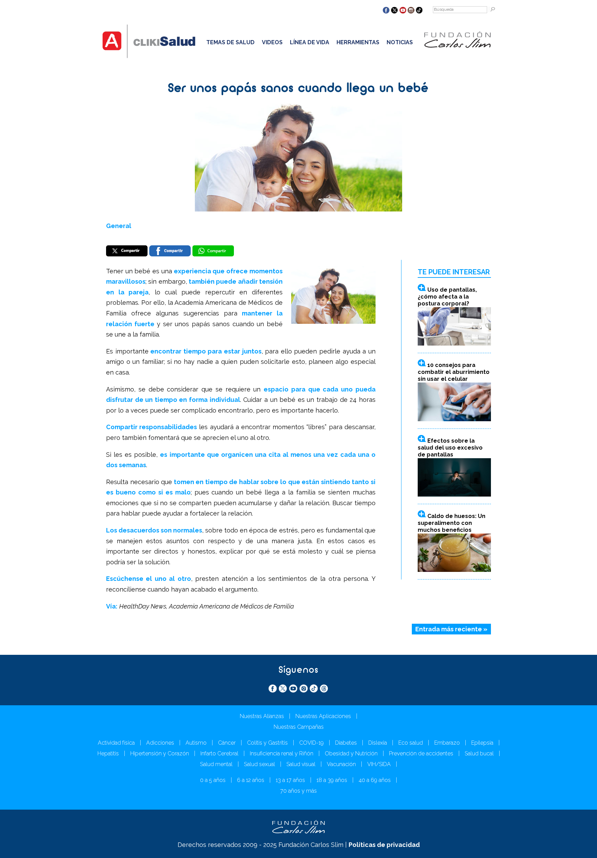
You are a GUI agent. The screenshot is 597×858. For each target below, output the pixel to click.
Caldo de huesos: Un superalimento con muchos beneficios (451, 523)
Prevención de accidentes (421, 753)
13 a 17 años (290, 780)
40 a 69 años (375, 780)
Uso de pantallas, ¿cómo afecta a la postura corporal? (447, 296)
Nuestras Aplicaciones (323, 716)
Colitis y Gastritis (267, 742)
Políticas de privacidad (384, 844)
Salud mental (216, 764)
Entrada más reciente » (451, 629)
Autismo (196, 742)
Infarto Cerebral (219, 753)
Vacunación (341, 764)
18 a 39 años (331, 780)
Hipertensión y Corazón (159, 753)
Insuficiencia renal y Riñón (281, 753)
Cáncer (227, 742)
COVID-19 (311, 742)
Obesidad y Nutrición (351, 753)
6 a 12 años (250, 780)
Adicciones (160, 742)
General (118, 225)
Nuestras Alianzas (262, 716)
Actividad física (116, 742)
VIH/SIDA (379, 764)
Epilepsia (482, 742)
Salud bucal (479, 753)
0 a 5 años (213, 780)
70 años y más (298, 791)
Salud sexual (259, 764)
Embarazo (447, 742)
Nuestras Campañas (299, 727)
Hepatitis (108, 753)
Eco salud (410, 742)
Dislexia (377, 742)
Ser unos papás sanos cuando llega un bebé (298, 89)
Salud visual (300, 764)
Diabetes (346, 742)
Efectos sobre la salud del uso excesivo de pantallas (450, 447)
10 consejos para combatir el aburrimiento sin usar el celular (454, 372)
